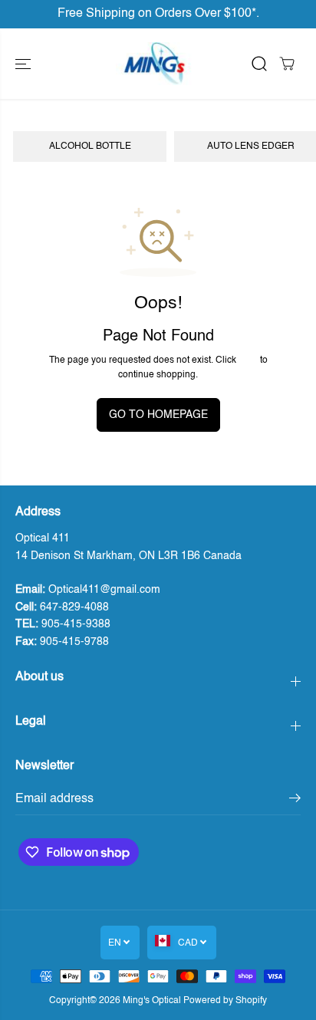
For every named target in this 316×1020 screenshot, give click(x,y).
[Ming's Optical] (154, 63)
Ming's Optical (152, 1000)
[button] (24, 63)
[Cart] (287, 63)
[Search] (259, 63)
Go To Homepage (158, 415)
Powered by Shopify (225, 1000)
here (248, 360)
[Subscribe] (295, 800)
